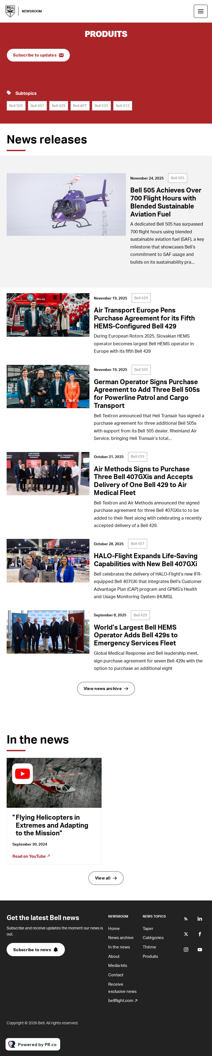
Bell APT (80, 105)
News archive (121, 937)
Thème (149, 947)
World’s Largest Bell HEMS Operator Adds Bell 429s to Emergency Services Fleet (136, 635)
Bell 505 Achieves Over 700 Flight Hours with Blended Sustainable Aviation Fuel (166, 202)
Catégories (153, 937)
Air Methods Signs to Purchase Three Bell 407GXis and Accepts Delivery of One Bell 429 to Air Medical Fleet (143, 480)
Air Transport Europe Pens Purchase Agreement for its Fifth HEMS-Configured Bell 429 (144, 318)
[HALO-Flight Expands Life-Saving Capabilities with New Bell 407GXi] (48, 560)
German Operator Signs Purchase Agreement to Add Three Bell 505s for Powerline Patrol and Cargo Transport (147, 393)
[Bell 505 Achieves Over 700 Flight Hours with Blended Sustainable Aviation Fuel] (66, 204)
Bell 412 (122, 105)
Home (114, 928)
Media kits (117, 965)
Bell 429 (58, 105)
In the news (119, 947)
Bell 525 (101, 105)
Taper (148, 928)
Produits (150, 956)
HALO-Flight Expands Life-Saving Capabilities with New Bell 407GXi (146, 559)
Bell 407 (37, 105)
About (114, 956)
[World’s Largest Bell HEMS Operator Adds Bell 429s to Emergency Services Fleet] (48, 632)
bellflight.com (120, 1000)
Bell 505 (16, 105)
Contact (115, 974)
